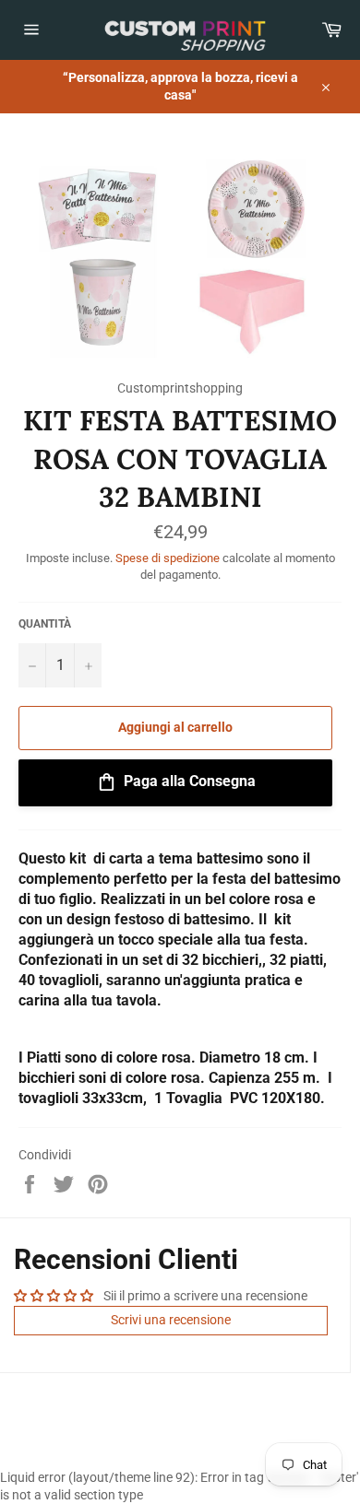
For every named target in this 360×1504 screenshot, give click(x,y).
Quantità (44, 623)
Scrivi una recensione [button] (171, 1319)
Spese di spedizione (167, 558)
